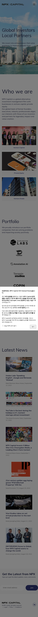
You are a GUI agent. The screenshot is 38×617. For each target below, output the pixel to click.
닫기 (33, 326)
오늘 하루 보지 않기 (10, 326)
